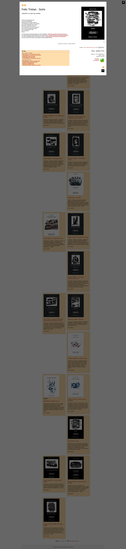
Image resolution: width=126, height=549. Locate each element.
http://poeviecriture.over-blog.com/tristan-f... (59, 35)
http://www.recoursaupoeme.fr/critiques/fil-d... (56, 36)
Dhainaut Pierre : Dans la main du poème (31, 60)
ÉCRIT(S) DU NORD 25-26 (28, 64)
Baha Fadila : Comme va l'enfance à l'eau (31, 54)
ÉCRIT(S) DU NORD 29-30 (28, 62)
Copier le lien (101, 47)
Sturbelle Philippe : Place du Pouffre (30, 61)
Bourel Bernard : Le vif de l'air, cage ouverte (32, 55)
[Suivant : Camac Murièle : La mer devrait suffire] (25, 4)
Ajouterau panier (96, 59)
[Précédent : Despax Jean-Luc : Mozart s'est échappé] (23, 4)
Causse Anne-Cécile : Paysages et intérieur (32, 65)
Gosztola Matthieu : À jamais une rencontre (32, 58)
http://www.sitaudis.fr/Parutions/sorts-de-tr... (58, 34)
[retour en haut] (103, 66)
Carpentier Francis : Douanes (29, 56)
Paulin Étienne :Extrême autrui (29, 57)
